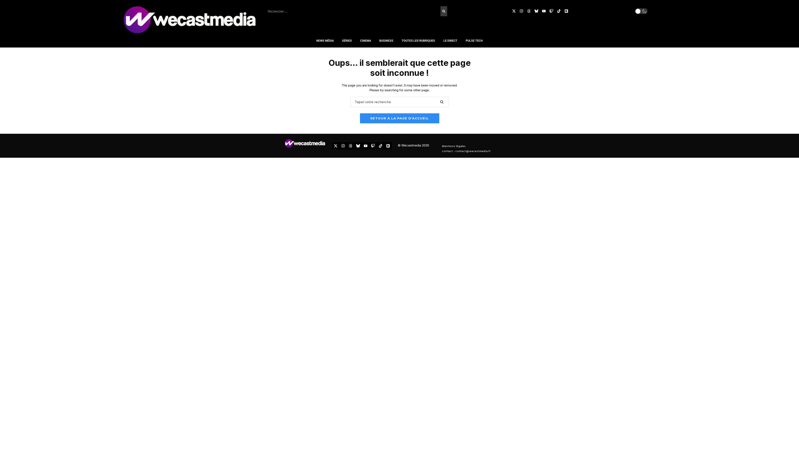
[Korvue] (566, 11)
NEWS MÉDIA (325, 40)
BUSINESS (386, 40)
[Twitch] (551, 11)
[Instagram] (521, 11)
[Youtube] (544, 11)
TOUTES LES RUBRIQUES (418, 40)
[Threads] (529, 11)
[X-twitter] (514, 11)
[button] (641, 11)
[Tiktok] (559, 11)
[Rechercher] (443, 11)
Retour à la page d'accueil (399, 118)
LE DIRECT (450, 40)
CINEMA (365, 40)
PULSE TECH (474, 40)
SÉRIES (347, 40)
